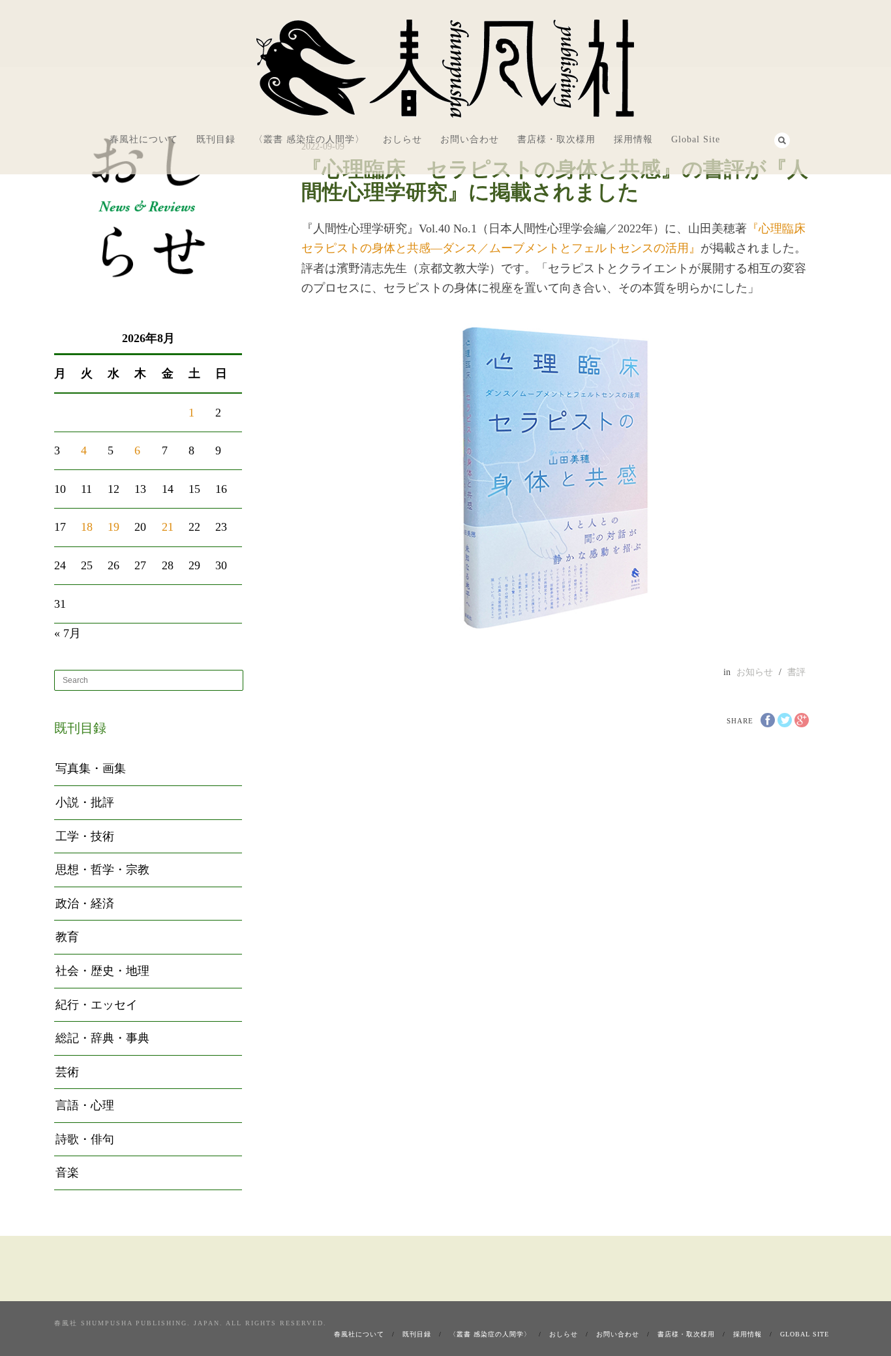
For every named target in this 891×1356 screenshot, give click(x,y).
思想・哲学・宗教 (102, 869)
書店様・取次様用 (556, 139)
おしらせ (402, 139)
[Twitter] (761, 138)
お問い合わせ (469, 139)
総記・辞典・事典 (102, 1038)
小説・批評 (84, 802)
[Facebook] (744, 138)
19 (113, 526)
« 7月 (67, 633)
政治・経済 (84, 903)
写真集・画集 (90, 768)
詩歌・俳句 (84, 1139)
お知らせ (754, 672)
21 (168, 526)
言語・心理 (84, 1105)
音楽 (67, 1172)
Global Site (695, 139)
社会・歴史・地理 (102, 970)
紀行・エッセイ (96, 1004)
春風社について (144, 139)
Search (782, 140)
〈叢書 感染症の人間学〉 (309, 139)
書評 (796, 672)
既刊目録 (215, 139)
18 (87, 526)
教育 (67, 936)
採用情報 (633, 139)
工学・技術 (84, 836)
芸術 (67, 1072)
